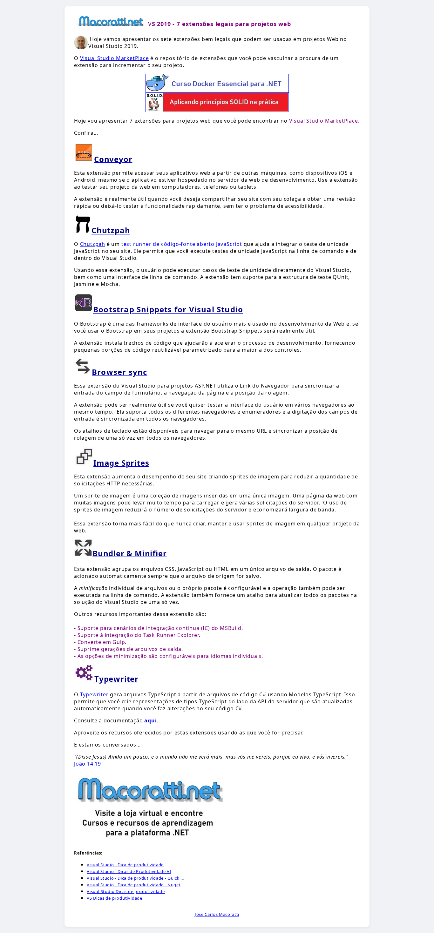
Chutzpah (92, 243)
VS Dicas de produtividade (114, 898)
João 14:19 (87, 763)
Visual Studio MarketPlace (114, 58)
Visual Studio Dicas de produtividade (126, 891)
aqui (150, 720)
